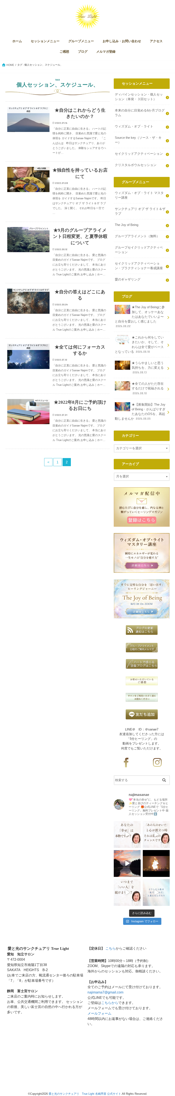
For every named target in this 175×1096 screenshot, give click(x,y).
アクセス (156, 41)
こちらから (109, 1003)
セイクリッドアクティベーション (139, 153)
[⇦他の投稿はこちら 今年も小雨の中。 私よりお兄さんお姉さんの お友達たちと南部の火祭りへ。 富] (156, 863)
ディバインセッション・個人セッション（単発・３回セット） (139, 97)
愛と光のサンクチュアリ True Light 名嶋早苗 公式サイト (85, 1093)
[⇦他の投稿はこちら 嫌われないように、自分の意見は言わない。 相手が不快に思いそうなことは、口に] (127, 892)
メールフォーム (99, 1013)
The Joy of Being (126, 225)
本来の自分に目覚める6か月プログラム (140, 113)
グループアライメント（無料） (137, 236)
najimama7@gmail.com (105, 992)
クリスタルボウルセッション (135, 165)
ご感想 (64, 51)
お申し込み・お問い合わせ (122, 41)
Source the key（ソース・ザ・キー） (138, 140)
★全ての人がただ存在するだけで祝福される (148, 388)
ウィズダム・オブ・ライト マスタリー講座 (139, 195)
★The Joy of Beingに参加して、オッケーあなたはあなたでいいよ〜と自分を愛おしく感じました (140, 316)
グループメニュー (81, 41)
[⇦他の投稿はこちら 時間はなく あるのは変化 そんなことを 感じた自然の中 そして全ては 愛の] (127, 863)
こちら (110, 948)
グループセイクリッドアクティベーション (139, 250)
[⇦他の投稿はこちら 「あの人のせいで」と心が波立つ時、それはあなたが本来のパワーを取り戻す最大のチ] (156, 834)
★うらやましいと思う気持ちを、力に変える (148, 367)
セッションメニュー (45, 41)
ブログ (83, 51)
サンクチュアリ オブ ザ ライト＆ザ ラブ (140, 211)
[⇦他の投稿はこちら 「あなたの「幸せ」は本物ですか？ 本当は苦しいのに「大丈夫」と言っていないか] (127, 834)
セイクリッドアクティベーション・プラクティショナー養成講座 (139, 266)
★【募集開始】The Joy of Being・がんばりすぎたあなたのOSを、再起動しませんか (140, 412)
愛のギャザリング (127, 279)
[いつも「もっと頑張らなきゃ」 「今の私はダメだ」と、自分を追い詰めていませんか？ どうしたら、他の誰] (156, 892)
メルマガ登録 (105, 51)
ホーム (17, 41)
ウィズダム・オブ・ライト (134, 126)
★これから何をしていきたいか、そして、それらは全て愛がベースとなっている (139, 344)
